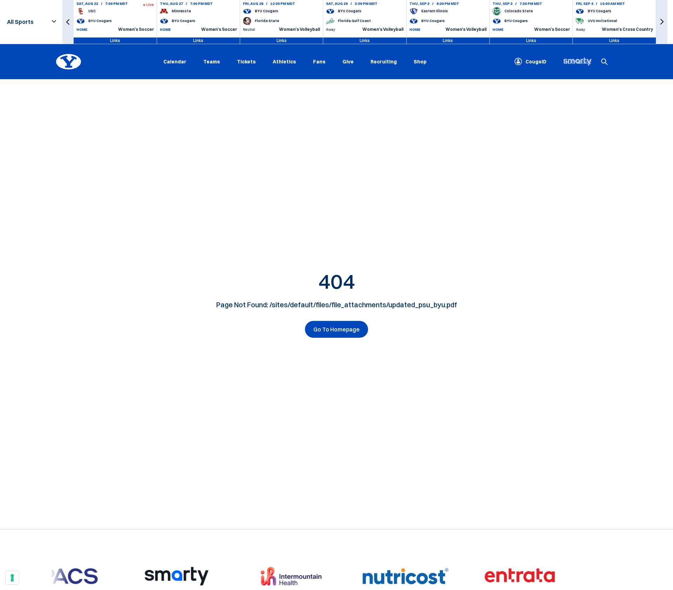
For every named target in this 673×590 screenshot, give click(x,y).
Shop (420, 61)
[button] (68, 22)
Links (115, 40)
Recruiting (384, 61)
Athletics (284, 61)
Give (348, 61)
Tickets (246, 61)
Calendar (174, 61)
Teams (211, 61)
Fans (319, 61)
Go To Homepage (336, 329)
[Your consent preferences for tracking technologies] (12, 577)
